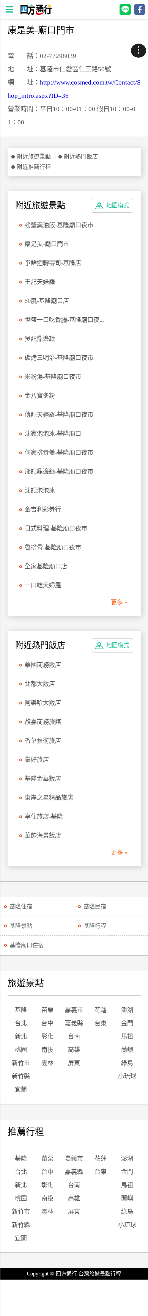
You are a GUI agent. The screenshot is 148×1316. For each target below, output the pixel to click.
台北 (21, 1023)
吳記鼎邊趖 (40, 339)
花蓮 (100, 1010)
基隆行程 (94, 926)
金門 (127, 1023)
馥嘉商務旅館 (43, 721)
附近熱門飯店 (81, 157)
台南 (74, 1036)
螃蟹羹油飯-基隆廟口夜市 (59, 225)
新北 (21, 1036)
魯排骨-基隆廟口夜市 (53, 547)
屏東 (74, 1063)
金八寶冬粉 (40, 395)
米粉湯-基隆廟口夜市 (53, 376)
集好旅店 (37, 759)
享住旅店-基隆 (44, 816)
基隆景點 (20, 926)
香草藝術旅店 (43, 740)
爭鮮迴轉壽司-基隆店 (53, 263)
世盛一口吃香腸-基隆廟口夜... (64, 320)
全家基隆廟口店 (46, 566)
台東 (100, 1023)
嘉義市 (74, 1010)
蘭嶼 (127, 1049)
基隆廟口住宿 (26, 945)
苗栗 (47, 1010)
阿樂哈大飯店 (43, 703)
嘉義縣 (74, 1023)
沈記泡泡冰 (40, 490)
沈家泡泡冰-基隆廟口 (53, 433)
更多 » (119, 602)
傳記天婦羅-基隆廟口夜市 (59, 414)
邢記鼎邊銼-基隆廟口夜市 (59, 471)
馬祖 (127, 1036)
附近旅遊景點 (34, 157)
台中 (47, 1023)
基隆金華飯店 (43, 778)
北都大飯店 (40, 684)
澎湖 (127, 1010)
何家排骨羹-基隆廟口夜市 (59, 452)
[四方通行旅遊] (36, 13)
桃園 (21, 1049)
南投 (47, 1049)
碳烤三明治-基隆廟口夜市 (59, 357)
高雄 (74, 1049)
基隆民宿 (94, 906)
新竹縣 (21, 1076)
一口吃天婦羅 (43, 585)
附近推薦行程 (34, 167)
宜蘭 (21, 1089)
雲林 (47, 1063)
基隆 (21, 1010)
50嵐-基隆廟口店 (47, 301)
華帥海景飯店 (43, 835)
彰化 (47, 1036)
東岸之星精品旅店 (49, 797)
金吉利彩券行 (43, 509)
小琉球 (127, 1076)
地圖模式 (117, 205)
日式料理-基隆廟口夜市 (56, 528)
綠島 (127, 1063)
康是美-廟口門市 (47, 244)
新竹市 (21, 1063)
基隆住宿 (20, 906)
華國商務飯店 (43, 665)
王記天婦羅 (40, 282)
